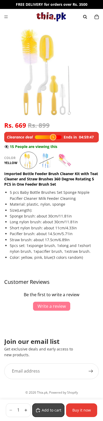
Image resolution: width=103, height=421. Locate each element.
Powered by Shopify (63, 392)
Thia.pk (42, 392)
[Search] (85, 17)
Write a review (52, 306)
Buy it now (81, 410)
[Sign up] (90, 371)
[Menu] (6, 17)
